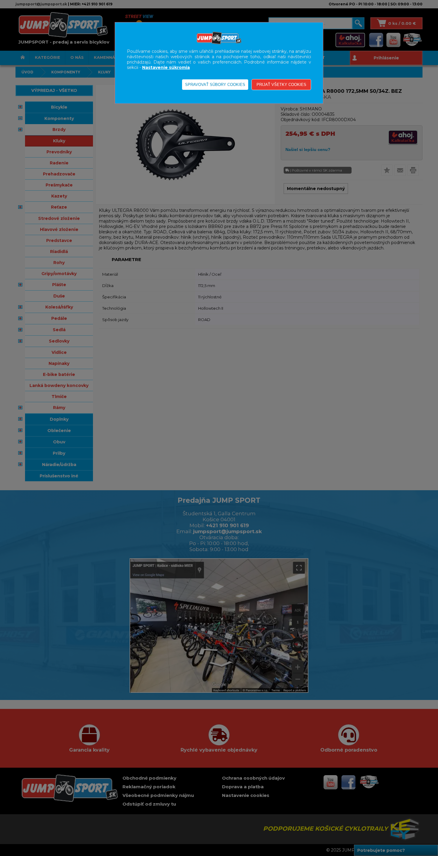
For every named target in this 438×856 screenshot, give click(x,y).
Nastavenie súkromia (166, 67)
